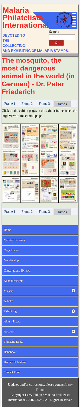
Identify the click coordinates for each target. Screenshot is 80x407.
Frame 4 (62, 104)
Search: (54, 31)
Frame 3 (45, 103)
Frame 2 (27, 103)
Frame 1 (10, 103)
